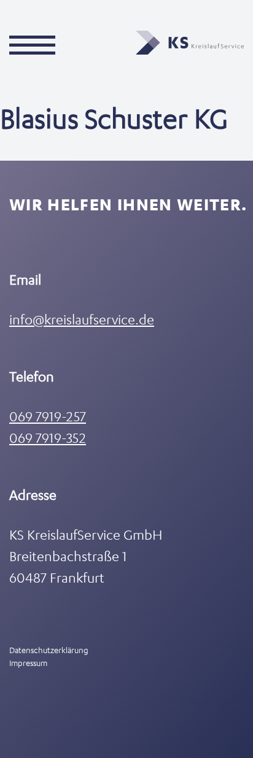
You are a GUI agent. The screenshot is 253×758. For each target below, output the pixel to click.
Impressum (28, 662)
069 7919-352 (47, 437)
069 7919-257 (47, 416)
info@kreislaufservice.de (81, 319)
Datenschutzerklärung (48, 650)
